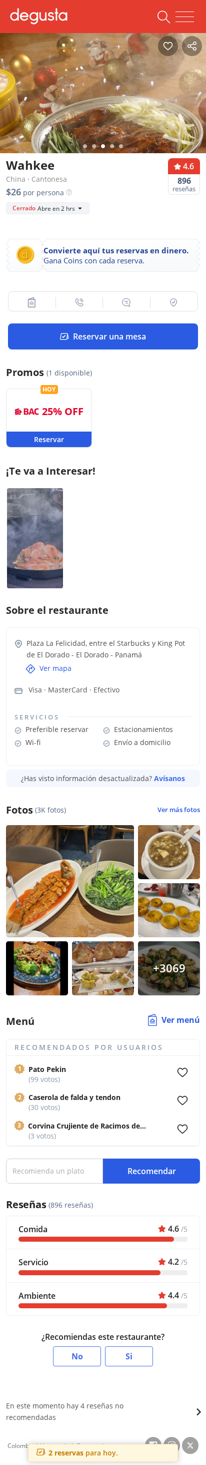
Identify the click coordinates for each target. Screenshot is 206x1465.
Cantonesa (49, 179)
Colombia (21, 1445)
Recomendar (152, 1171)
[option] (103, 100)
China (16, 179)
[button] (32, 302)
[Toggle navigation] (184, 17)
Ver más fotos (179, 810)
